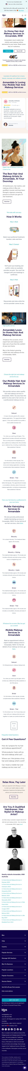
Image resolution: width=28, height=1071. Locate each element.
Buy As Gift (19, 51)
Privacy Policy (17, 1005)
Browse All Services (14, 726)
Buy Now (21, 10)
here (21, 523)
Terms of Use (7, 1005)
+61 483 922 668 (7, 1017)
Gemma (11, 125)
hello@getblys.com (7, 1014)
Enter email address (7, 991)
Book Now (8, 51)
